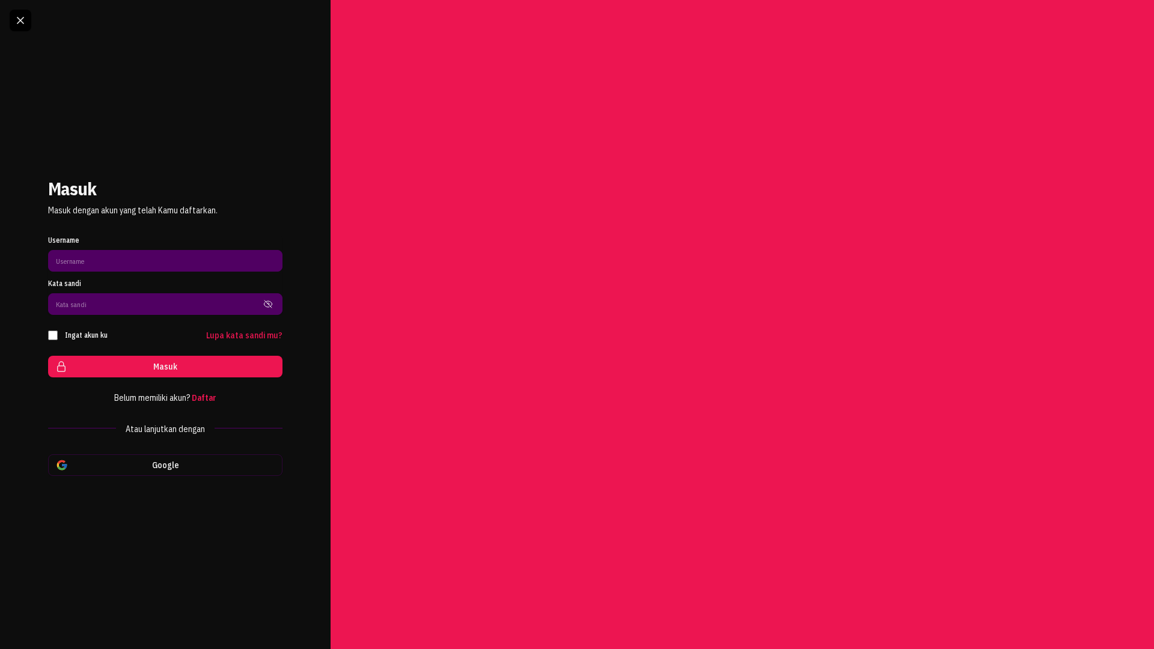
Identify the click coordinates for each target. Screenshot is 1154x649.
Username (63, 240)
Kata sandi (64, 283)
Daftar (204, 397)
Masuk (165, 366)
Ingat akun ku (86, 335)
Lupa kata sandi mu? (244, 335)
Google (165, 465)
